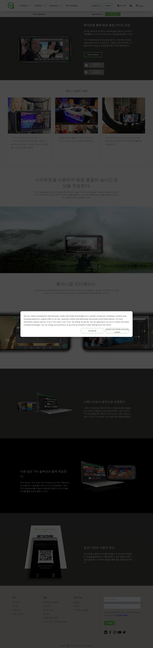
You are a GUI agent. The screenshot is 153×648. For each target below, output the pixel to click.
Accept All (92, 330)
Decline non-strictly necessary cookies (117, 330)
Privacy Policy (51, 322)
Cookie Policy (66, 322)
